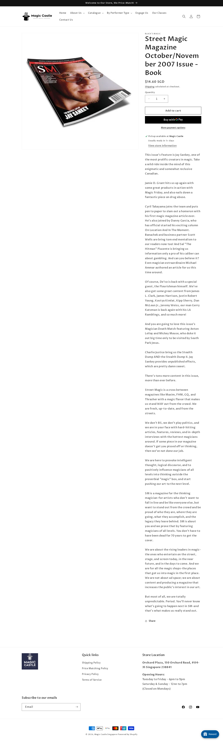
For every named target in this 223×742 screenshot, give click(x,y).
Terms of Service (92, 679)
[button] (77, 13)
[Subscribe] (76, 707)
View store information (162, 145)
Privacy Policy (90, 674)
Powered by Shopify (127, 734)
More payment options (173, 127)
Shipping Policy (91, 662)
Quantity (150, 92)
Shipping (149, 86)
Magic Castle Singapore (105, 734)
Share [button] (152, 620)
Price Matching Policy (95, 668)
